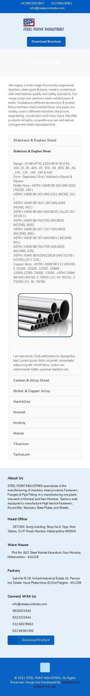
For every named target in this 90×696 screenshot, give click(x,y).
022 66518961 (61, 3)
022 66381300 (22, 631)
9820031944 (21, 611)
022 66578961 (22, 624)
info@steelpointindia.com (47, 8)
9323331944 (21, 617)
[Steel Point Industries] (45, 23)
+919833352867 (32, 3)
